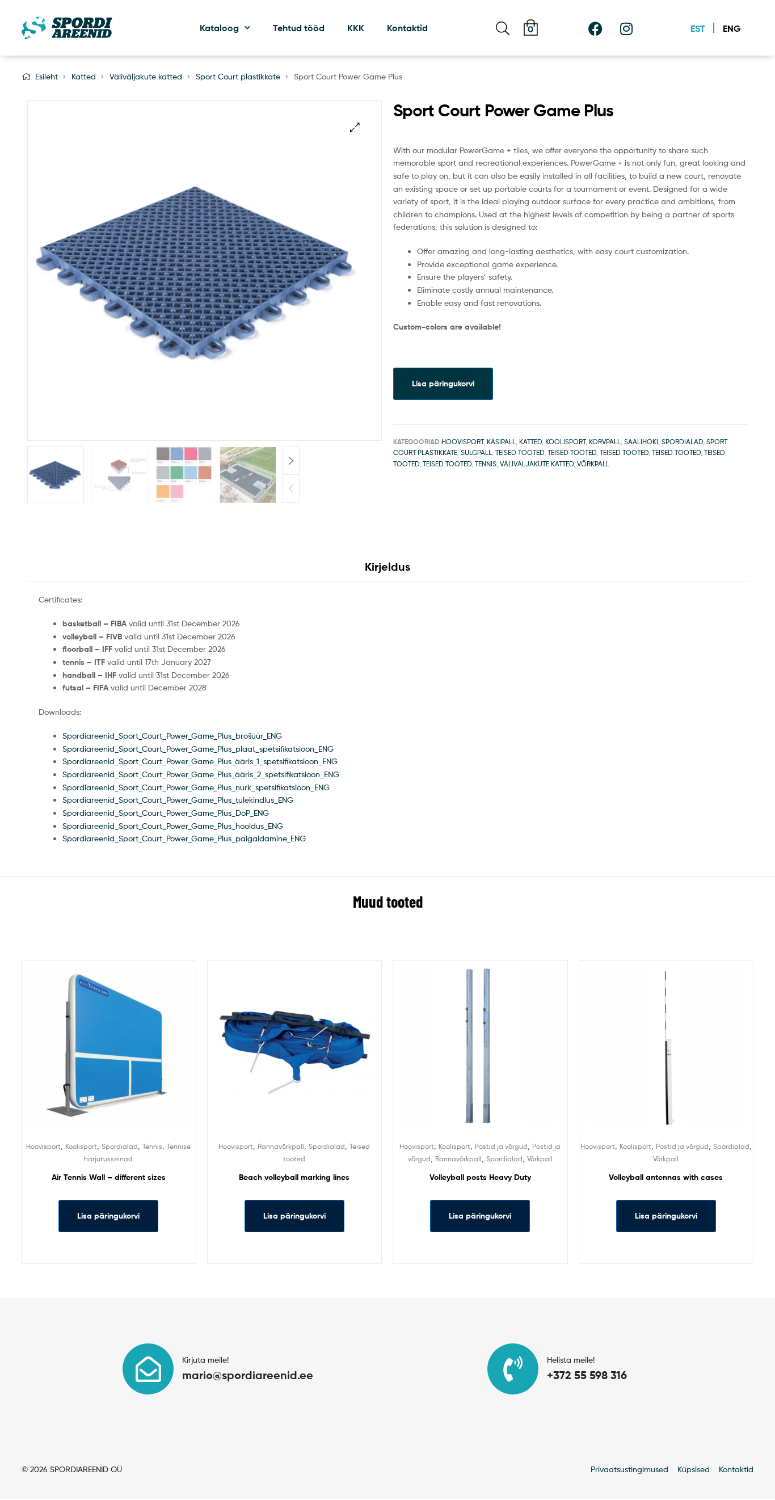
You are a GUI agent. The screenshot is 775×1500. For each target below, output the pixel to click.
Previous (291, 488)
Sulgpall (476, 452)
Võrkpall (593, 464)
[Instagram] (626, 28)
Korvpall (605, 441)
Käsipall (501, 441)
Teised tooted (519, 452)
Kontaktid (407, 27)
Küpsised (693, 1469)
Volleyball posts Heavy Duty (480, 1177)
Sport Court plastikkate (238, 76)
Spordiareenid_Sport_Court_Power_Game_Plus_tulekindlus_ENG (177, 799)
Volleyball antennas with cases (666, 1177)
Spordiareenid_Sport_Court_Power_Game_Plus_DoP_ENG (165, 813)
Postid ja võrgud (501, 1146)
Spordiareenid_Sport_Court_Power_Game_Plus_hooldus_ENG (172, 826)
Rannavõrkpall (281, 1146)
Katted (83, 76)
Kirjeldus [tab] (387, 566)
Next (291, 460)
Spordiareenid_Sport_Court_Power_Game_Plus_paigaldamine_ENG (184, 838)
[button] (355, 127)
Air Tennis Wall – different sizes (109, 1177)
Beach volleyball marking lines (294, 1177)
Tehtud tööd (299, 27)
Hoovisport (462, 441)
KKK (355, 27)
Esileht (46, 76)
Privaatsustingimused (629, 1469)
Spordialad (682, 441)
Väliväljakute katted (145, 76)
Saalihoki (641, 441)
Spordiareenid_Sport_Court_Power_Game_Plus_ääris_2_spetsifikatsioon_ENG (200, 774)
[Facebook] (595, 28)
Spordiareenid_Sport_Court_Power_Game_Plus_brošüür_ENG (172, 735)
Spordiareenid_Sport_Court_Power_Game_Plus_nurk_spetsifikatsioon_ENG (196, 787)
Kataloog (219, 27)
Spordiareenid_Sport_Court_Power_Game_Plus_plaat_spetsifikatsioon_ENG (198, 748)
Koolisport (565, 441)
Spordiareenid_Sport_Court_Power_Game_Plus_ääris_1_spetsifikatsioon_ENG (200, 761)
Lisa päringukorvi (443, 383)
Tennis (485, 464)
